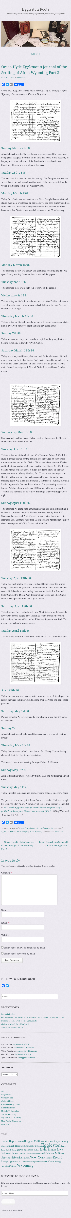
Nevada (25, 1157)
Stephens (41, 1161)
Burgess (29, 1141)
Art (2, 1091)
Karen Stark (22, 77)
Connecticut (30, 1145)
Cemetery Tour (7, 1097)
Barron (21, 1141)
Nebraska (16, 1157)
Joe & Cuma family (9, 1114)
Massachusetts (37, 1153)
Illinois (52, 1149)
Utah (32, 831)
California (40, 1141)
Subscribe (8, 1202)
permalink (59, 831)
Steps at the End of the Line (12, 1027)
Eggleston (5, 831)
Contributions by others (10, 1104)
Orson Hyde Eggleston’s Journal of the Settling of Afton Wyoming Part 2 (17, 845)
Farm (3, 1150)
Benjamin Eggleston (9, 1014)
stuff (47, 1161)
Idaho (43, 1149)
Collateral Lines (7, 1101)
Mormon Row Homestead (24, 1047)
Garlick (8, 1150)
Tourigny (58, 1161)
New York (37, 1157)
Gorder (14, 1150)
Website (5, 935)
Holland (36, 1150)
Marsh (28, 1153)
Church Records (15, 1145)
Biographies (6, 1094)
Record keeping (23, 831)
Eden (39, 1146)
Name (5, 910)
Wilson (13, 1165)
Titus (52, 1161)
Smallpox (33, 1161)
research (17, 1161)
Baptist (13, 1141)
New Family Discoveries (11, 1121)
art (7, 1141)
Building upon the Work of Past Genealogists (19, 1020)
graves (20, 1149)
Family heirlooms (28, 828)
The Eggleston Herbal (26, 1057)
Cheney (63, 1141)
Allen (3, 1141)
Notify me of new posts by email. (20, 953)
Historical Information (44, 828)
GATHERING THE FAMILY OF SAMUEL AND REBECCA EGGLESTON (32, 1017)
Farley (64, 1146)
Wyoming (38, 831)
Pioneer (49, 1157)
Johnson (6, 1153)
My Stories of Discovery (11, 1117)
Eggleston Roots (35, 9)
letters (22, 1153)
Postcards (5, 1124)
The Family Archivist (21, 1044)
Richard (26, 1161)
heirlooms (28, 1149)
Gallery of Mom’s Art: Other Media (15, 1024)
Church (3, 1146)
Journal (13, 831)
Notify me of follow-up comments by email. (25, 947)
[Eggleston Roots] (35, 34)
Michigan (49, 1153)
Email (5, 922)
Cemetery (52, 1141)
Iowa (60, 1149)
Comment (6, 872)
